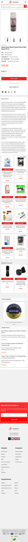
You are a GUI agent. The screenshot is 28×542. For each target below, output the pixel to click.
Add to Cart (7, 169)
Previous (1, 279)
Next (26, 279)
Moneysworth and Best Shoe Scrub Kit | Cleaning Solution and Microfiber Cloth (7, 174)
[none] (14, 23)
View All (16, 493)
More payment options (14, 83)
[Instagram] (18, 438)
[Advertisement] (14, 384)
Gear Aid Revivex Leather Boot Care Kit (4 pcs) (20, 249)
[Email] (5, 92)
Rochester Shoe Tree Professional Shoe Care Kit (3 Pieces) (20, 171)
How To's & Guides (5, 462)
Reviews (3, 456)
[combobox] (14, 6)
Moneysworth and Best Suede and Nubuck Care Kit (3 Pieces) (7, 201)
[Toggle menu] (2, 2)
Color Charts (4, 464)
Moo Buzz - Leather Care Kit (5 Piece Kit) (7, 226)
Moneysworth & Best (6, 485)
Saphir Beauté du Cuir (6, 488)
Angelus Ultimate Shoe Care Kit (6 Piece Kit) (20, 200)
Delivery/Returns (5, 467)
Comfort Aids (18, 462)
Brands (3, 454)
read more (3, 339)
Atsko (16, 490)
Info (2, 469)
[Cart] (26, 2)
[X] (11, 92)
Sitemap (3, 472)
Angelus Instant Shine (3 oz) (7, 282)
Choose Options (7, 278)
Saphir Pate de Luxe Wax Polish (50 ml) (14, 322)
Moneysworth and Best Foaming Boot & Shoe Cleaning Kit (7, 252)
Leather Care (18, 456)
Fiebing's (3, 493)
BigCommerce (5, 531)
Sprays (17, 459)
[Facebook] (2, 92)
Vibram (16, 488)
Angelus (3, 482)
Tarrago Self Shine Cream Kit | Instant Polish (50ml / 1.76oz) (21, 283)
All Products (4, 451)
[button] (14, 87)
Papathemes (22, 531)
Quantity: (4, 71)
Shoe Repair (18, 454)
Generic (16, 482)
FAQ (2, 459)
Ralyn (2, 490)
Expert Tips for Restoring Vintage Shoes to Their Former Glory (13, 357)
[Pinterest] (14, 92)
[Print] (8, 92)
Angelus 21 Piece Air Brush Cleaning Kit (20, 226)
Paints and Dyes (19, 451)
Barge (16, 485)
